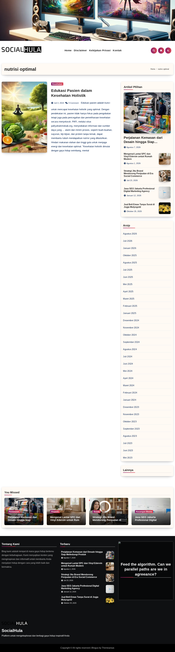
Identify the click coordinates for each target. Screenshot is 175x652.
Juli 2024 (127, 356)
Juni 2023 (128, 450)
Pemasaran (14, 512)
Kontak (117, 50)
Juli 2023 (127, 443)
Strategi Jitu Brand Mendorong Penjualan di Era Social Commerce (138, 173)
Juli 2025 (127, 270)
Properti (55, 512)
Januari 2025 (129, 313)
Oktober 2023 (129, 421)
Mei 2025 (127, 284)
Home (68, 50)
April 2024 (128, 378)
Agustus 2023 (130, 436)
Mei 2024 (127, 371)
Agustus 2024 (130, 349)
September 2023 (131, 429)
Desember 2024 (131, 320)
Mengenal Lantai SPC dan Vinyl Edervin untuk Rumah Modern (138, 156)
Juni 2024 (128, 364)
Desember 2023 (131, 407)
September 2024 (131, 342)
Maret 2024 (128, 385)
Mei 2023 (127, 458)
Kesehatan (57, 84)
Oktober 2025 (129, 255)
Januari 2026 (129, 248)
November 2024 (131, 327)
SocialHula (12, 630)
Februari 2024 (130, 392)
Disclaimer (80, 50)
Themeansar (108, 648)
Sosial (96, 512)
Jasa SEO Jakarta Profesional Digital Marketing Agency (146, 520)
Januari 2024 (129, 400)
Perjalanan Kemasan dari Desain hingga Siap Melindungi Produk (143, 142)
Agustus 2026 (130, 234)
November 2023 (131, 414)
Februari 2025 (130, 306)
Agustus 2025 (130, 262)
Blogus (95, 648)
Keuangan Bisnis (144, 512)
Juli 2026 (127, 241)
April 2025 (128, 291)
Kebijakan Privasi (100, 50)
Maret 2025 (128, 299)
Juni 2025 (128, 277)
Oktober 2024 (129, 335)
